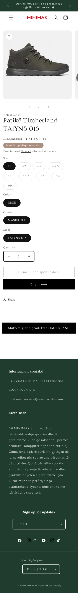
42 (26, 167)
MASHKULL (17, 220)
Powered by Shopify (49, 585)
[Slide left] (29, 107)
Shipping (26, 151)
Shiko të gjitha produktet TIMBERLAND (39, 328)
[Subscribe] (60, 524)
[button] (11, 17)
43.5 (57, 167)
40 (12, 187)
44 (12, 177)
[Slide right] (48, 107)
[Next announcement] (70, 5)
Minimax (32, 585)
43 (41, 167)
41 (12, 167)
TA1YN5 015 (17, 238)
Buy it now (39, 284)
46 (60, 177)
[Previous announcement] (8, 5)
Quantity (9, 247)
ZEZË (14, 204)
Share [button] (12, 299)
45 (45, 177)
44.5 (28, 177)
